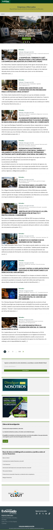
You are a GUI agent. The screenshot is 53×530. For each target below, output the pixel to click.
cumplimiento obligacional (36, 114)
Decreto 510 (30, 181)
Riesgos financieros (7, 477)
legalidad (39, 83)
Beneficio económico (24, 237)
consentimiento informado (35, 207)
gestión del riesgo (33, 53)
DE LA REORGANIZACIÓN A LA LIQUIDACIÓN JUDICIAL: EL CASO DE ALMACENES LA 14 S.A (24, 327)
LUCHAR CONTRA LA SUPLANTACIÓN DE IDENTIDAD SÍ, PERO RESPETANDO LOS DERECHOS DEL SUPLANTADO (25, 270)
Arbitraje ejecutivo (24, 207)
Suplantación (22, 265)
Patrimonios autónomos (30, 145)
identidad (33, 264)
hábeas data (27, 264)
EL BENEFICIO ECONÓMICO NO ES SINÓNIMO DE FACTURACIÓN (31, 241)
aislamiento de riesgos (25, 144)
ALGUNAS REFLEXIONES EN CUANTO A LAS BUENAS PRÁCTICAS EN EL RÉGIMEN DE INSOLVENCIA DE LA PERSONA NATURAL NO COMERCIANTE (25, 120)
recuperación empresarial (43, 53)
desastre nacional (24, 53)
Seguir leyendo (26, 38)
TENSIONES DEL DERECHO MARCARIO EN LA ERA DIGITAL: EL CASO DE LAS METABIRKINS (33, 297)
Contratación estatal (25, 83)
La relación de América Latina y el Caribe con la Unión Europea (18, 431)
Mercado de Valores (7, 471)
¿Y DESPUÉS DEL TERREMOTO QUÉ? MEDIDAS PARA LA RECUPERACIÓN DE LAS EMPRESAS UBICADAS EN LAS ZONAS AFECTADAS (24, 59)
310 (19, 351)
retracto (27, 208)
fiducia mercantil (43, 144)
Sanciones (44, 237)
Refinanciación (22, 55)
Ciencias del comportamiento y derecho (13, 428)
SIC (29, 85)
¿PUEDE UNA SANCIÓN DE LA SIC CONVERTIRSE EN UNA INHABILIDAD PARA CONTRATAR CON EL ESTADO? (24, 90)
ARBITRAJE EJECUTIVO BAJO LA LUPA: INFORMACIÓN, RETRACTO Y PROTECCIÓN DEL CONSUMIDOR (25, 213)
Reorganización (31, 322)
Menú (3, 14)
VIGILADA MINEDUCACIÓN (26, 526)
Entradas (21, 49)
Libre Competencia (23, 85)
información (21, 208)
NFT (36, 292)
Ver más (5, 441)
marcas (21, 292)
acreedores (22, 114)
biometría (22, 264)
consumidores (23, 181)
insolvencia (45, 114)
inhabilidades (33, 83)
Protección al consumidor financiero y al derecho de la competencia (18, 474)
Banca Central (6, 457)
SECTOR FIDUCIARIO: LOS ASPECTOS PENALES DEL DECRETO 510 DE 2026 (32, 186)
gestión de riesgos (41, 181)
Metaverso (32, 292)
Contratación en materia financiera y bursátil (13, 461)
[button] (51, 17)
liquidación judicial (23, 322)
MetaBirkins (26, 292)
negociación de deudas (24, 115)
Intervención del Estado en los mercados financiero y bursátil (17, 467)
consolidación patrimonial (31, 321)
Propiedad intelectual (43, 292)
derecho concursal (35, 144)
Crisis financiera (6, 464)
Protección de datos (40, 264)
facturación (38, 237)
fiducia (34, 181)
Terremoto (28, 55)
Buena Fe (28, 114)
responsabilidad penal (24, 182)
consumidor (44, 207)
